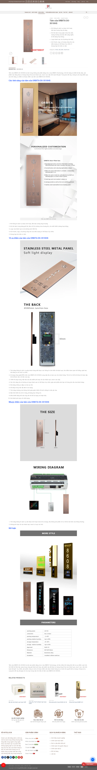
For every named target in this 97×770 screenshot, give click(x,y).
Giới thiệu (67, 1)
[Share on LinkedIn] (62, 53)
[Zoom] (10, 53)
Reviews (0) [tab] (20, 69)
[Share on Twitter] (54, 53)
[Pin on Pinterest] (59, 53)
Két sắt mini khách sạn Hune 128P (17, 702)
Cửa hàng (74, 1)
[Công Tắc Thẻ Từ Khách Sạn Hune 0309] (38, 690)
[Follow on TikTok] (31, 2)
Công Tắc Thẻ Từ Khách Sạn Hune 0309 (37, 702)
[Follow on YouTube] (43, 2)
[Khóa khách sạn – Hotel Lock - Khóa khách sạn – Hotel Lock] (48, 7)
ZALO (92, 759)
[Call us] (38, 2)
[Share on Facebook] (51, 53)
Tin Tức (65, 12)
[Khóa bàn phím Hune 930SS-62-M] (58, 690)
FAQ (87, 1)
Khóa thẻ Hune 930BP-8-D (76, 702)
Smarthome (64, 18)
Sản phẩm (41, 12)
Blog (79, 1)
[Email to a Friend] (56, 53)
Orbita (56, 49)
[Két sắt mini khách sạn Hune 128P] (18, 690)
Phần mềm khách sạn (52, 12)
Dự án (60, 12)
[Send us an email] (36, 2)
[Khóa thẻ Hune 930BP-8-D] (78, 690)
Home (51, 18)
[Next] (44, 36)
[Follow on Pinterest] (41, 2)
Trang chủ (28, 12)
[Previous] (11, 36)
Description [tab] (12, 69)
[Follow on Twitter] (34, 2)
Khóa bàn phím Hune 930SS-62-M (58, 702)
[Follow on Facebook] (26, 2)
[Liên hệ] (3, 765)
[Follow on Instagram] (29, 2)
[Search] (86, 12)
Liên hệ (83, 1)
